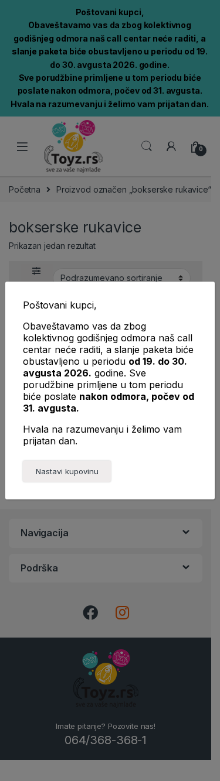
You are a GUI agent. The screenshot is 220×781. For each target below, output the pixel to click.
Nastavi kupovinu (67, 471)
